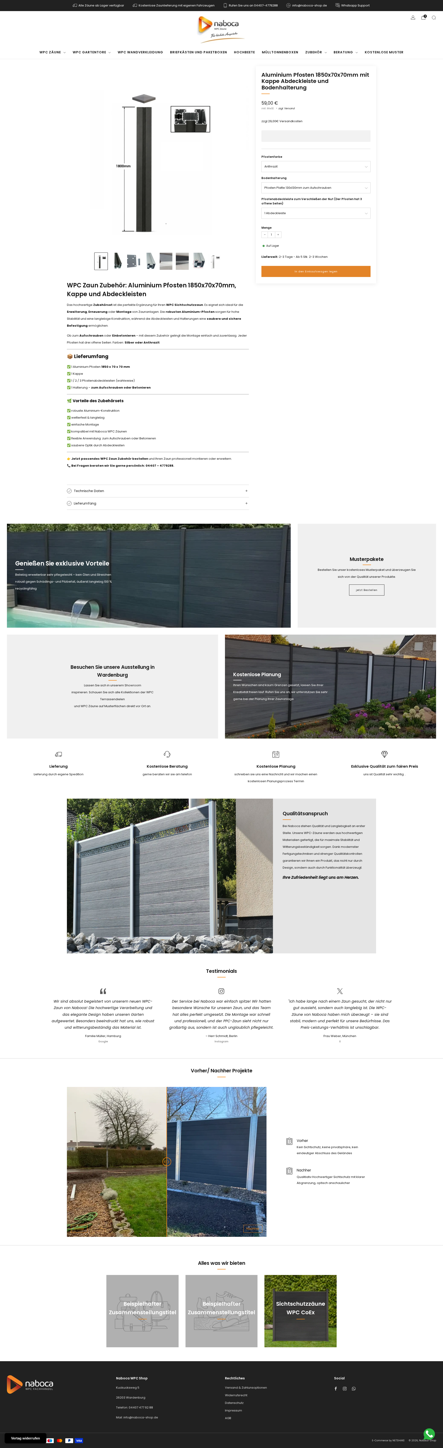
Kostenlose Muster (384, 52)
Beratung (343, 52)
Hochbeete (244, 52)
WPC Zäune (50, 52)
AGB (228, 1418)
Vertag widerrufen (25, 1438)
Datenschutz (234, 1403)
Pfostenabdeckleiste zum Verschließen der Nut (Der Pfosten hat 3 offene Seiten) (311, 201)
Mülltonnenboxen (280, 52)
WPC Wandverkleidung (140, 52)
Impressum (233, 1410)
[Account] (413, 17)
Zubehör (313, 52)
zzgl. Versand (286, 108)
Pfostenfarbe (271, 157)
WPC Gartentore (89, 52)
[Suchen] (433, 17)
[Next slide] (240, 157)
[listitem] (99, 5)
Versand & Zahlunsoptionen (246, 1387)
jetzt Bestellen (366, 590)
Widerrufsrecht (236, 1395)
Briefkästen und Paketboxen (198, 52)
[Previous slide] (76, 157)
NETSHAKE (398, 1440)
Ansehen (142, 1333)
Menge (266, 228)
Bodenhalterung (274, 178)
